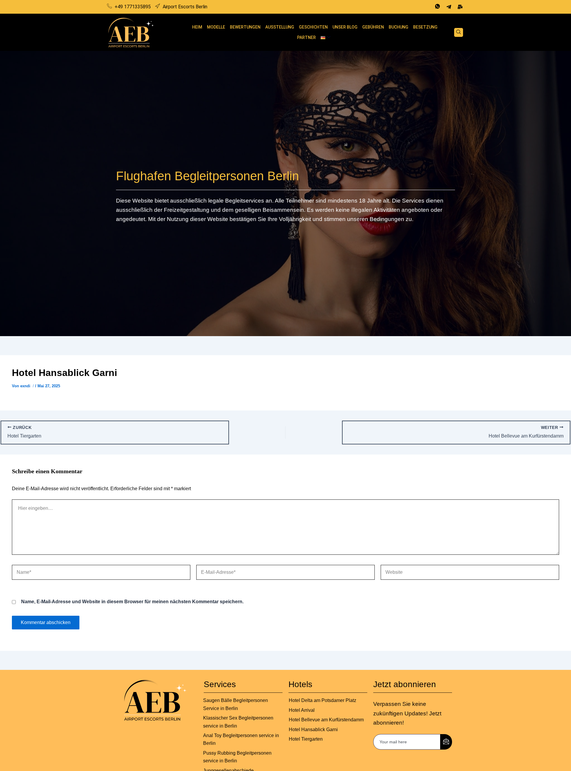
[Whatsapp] (437, 6)
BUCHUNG (398, 27)
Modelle (216, 27)
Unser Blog (344, 27)
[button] (458, 32)
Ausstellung (279, 27)
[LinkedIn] (460, 6)
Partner (306, 37)
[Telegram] (448, 6)
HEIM (197, 27)
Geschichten (313, 27)
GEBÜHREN (373, 27)
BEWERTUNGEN (245, 27)
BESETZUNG (425, 27)
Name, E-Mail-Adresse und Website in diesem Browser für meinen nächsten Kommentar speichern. (132, 601)
